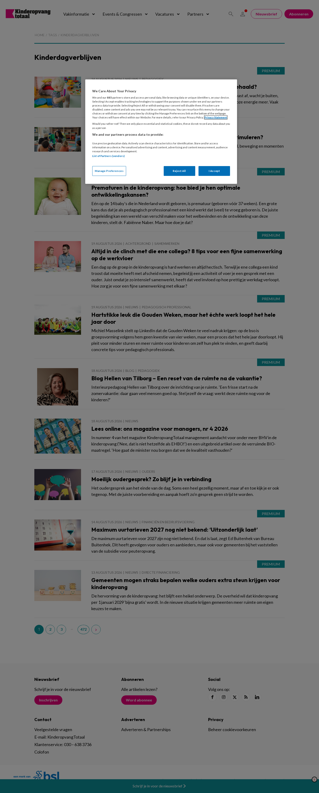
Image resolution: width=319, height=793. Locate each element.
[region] (161, 131)
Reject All (179, 170)
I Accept (214, 170)
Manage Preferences (109, 170)
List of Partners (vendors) (108, 155)
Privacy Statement (216, 117)
